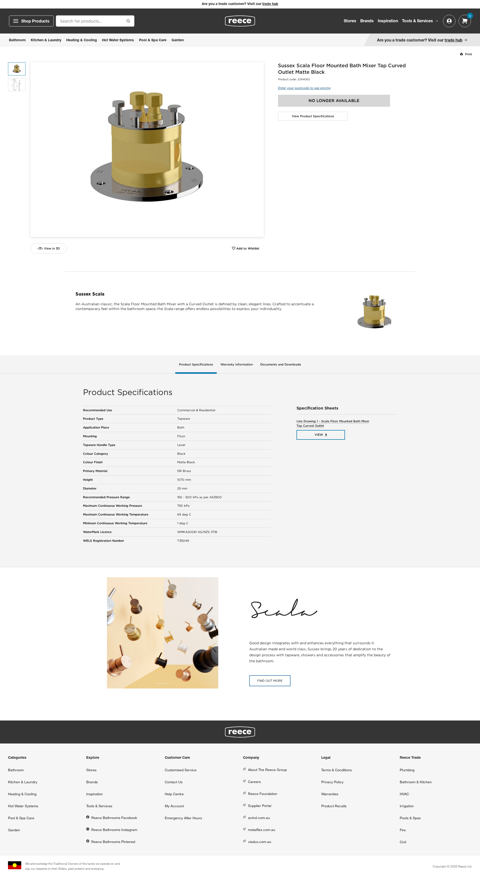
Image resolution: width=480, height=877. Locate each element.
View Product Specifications (313, 116)
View (318, 434)
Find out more (269, 680)
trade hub (270, 4)
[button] (258, 149)
